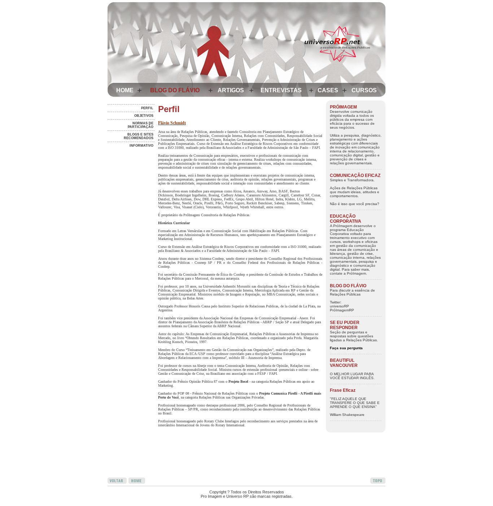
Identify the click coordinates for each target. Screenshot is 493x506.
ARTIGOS (231, 90)
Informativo (141, 145)
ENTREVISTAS (281, 90)
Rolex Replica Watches (183, 488)
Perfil (147, 108)
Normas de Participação (140, 125)
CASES (328, 90)
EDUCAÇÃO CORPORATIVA (345, 219)
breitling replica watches (215, 504)
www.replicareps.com (221, 488)
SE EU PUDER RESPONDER (344, 325)
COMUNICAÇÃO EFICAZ (355, 175)
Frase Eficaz (342, 390)
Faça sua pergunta (346, 348)
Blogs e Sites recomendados (138, 136)
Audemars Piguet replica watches (135, 488)
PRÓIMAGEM (343, 107)
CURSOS (364, 90)
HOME (125, 90)
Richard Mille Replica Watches (169, 504)
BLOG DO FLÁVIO (175, 90)
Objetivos (143, 115)
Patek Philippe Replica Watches (262, 504)
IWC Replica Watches (125, 504)
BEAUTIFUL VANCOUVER (344, 363)
